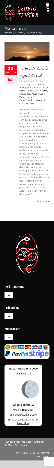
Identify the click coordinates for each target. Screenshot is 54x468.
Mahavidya (24, 94)
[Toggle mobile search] (48, 7)
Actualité (43, 87)
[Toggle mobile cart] (48, 10)
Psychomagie (38, 94)
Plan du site (21, 445)
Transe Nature (26, 97)
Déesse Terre (25, 90)
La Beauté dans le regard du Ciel (33, 72)
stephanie (29, 81)
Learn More (23, 423)
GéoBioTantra (40, 90)
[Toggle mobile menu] (48, 4)
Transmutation (26, 100)
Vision (39, 100)
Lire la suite (43, 201)
